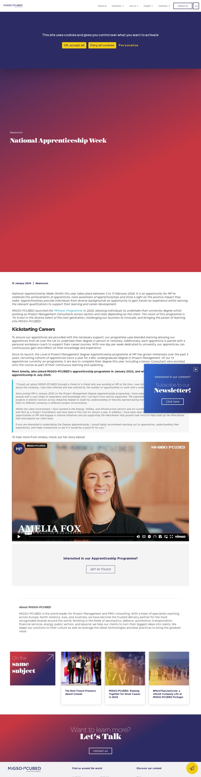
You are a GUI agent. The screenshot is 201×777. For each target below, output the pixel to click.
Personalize (128, 45)
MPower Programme (68, 310)
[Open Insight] (152, 6)
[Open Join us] (138, 6)
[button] (195, 369)
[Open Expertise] (123, 6)
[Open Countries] (169, 6)
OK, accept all (74, 45)
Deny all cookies (102, 45)
